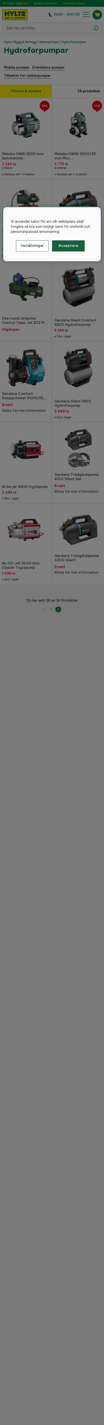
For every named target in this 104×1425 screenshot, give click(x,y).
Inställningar (32, 245)
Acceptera (68, 245)
